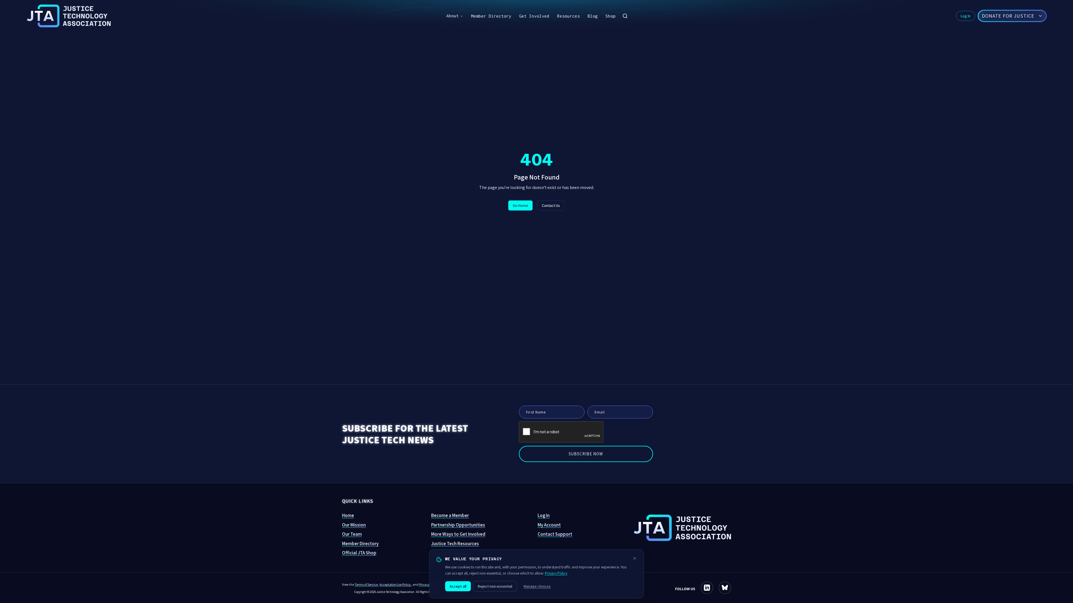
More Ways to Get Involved (458, 534)
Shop (611, 15)
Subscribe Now (586, 453)
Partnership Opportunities (458, 525)
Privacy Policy (556, 573)
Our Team (352, 534)
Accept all (458, 586)
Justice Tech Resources (455, 543)
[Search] (625, 16)
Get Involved (534, 15)
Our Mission (354, 525)
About (452, 15)
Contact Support (555, 534)
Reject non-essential (495, 586)
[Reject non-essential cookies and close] (634, 558)
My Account (549, 525)
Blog (593, 15)
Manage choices (537, 586)
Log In (965, 15)
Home (348, 515)
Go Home (520, 205)
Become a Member (450, 515)
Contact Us (551, 205)
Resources (568, 15)
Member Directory (491, 15)
